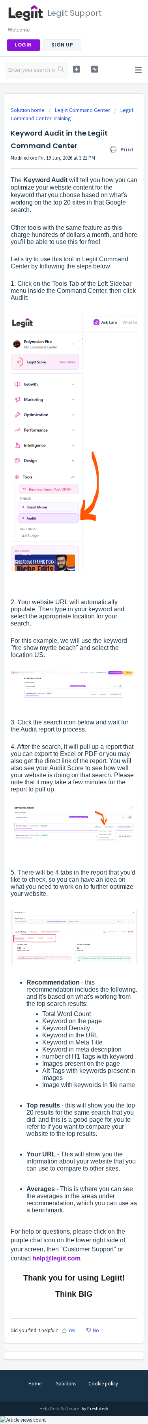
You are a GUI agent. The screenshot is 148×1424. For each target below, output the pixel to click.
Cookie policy (103, 1383)
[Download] (59, 726)
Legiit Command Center (82, 110)
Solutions (66, 1383)
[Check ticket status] (94, 69)
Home (34, 1383)
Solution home (28, 110)
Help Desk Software (59, 1408)
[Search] (61, 70)
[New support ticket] (76, 69)
